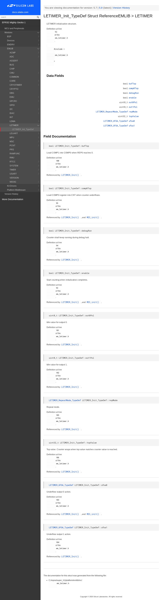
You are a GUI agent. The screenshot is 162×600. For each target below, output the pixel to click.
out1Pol (133, 107)
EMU (12, 97)
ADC (12, 57)
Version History (11, 194)
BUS (12, 65)
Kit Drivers (11, 186)
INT (11, 117)
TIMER (13, 170)
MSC (12, 141)
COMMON (14, 77)
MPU (12, 137)
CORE (13, 81)
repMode (133, 111)
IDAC (12, 113)
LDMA (12, 121)
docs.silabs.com (20, 12)
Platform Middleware (16, 190)
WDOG (13, 182)
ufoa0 (132, 121)
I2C (11, 109)
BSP (9, 36)
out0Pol (133, 102)
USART (13, 174)
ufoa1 (132, 125)
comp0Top (133, 88)
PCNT (12, 145)
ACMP (13, 53)
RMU (12, 158)
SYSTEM (14, 166)
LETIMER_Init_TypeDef (23, 129)
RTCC (12, 162)
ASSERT (14, 61)
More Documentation (12, 199)
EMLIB (10, 49)
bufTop (132, 83)
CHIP (12, 69)
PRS (12, 149)
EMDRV (11, 45)
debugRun (134, 93)
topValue (134, 116)
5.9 (101, 7)
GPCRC (13, 101)
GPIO (12, 105)
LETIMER (14, 125)
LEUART (14, 133)
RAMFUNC (15, 154)
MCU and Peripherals (14, 28)
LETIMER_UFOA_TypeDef (115, 121)
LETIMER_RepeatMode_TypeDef (112, 111)
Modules (8, 32)
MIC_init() (93, 217)
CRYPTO (14, 89)
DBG (12, 93)
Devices (10, 40)
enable (132, 97)
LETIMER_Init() (70, 175)
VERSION (14, 178)
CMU (12, 73)
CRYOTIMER (16, 85)
